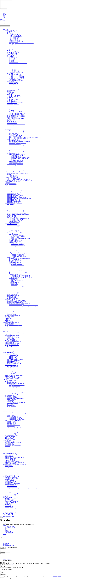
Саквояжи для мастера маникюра (11, 493)
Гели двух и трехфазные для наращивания (17, 154)
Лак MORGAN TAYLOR (12, 122)
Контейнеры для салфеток (10, 482)
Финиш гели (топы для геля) (17, 160)
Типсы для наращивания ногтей (15, 167)
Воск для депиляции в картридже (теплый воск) (16, 413)
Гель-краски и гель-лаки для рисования (19, 243)
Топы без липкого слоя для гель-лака (16, 132)
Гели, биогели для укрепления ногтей (14, 190)
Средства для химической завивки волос (13, 341)
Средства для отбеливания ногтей (13, 194)
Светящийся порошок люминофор (16, 249)
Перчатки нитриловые (12, 472)
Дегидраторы (10, 172)
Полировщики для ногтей (14, 221)
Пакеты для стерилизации (10, 451)
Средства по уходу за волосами (11, 344)
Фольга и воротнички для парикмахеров (13, 461)
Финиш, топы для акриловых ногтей (16, 152)
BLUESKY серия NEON (14, 37)
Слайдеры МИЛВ (15, 230)
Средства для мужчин (11, 406)
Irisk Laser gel (12, 58)
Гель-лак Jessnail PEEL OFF (14, 71)
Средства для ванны (9, 409)
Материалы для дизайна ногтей (12, 223)
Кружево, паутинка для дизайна (15, 270)
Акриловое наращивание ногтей (13, 148)
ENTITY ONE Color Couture (13, 52)
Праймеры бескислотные (14, 175)
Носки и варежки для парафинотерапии (13, 445)
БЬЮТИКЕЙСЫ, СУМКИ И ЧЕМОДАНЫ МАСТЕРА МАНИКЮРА (16, 490)
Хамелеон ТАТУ (8, 503)
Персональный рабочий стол (10, 527)
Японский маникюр (9, 321)
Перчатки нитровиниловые (12, 469)
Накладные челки (11, 338)
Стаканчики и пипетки (11, 297)
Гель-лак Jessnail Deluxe (14, 70)
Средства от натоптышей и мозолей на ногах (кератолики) (16, 329)
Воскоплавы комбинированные (13, 431)
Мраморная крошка (13, 273)
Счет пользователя (8, 533)
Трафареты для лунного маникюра (18, 254)
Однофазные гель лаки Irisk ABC (15, 64)
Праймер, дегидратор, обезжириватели (12, 171)
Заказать (2, 577)
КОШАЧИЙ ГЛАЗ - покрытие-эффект (16, 114)
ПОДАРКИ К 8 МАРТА (10, 511)
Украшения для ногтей (12, 257)
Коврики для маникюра (10, 480)
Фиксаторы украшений (14, 282)
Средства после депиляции (10, 434)
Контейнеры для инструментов (11, 481)
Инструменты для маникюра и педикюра (13, 207)
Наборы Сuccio (12, 49)
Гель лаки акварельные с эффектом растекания (16, 116)
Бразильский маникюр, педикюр (13, 291)
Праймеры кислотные (13, 176)
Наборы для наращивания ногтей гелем (16, 162)
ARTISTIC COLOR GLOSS (12, 31)
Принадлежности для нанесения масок (17, 402)
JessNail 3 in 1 (12, 107)
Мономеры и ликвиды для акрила (15, 150)
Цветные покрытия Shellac (15, 46)
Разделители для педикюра (12, 293)
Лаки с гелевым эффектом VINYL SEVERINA (16, 124)
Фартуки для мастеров (9, 467)
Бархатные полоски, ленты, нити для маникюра (20, 275)
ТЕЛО (4, 407)
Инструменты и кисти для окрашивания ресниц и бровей (18, 368)
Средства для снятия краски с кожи (14, 369)
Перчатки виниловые (11, 470)
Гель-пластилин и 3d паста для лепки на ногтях (20, 238)
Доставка (4, 541)
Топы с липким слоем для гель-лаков (16, 131)
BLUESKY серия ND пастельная (15, 36)
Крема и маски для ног (10, 328)
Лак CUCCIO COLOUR (12, 123)
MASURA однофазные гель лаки (15, 108)
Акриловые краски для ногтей (17, 244)
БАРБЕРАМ (5, 509)
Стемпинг (11, 251)
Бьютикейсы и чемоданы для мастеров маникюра (14, 491)
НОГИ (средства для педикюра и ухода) (11, 322)
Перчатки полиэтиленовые (12, 473)
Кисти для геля (10, 205)
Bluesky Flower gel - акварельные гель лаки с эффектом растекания (21, 43)
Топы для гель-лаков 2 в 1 (14, 134)
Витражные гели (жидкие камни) (18, 236)
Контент (4, 534)
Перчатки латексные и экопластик (13, 471)
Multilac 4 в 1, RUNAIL (13, 109)
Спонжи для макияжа (13, 389)
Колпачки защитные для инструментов (16, 211)
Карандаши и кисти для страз (17, 280)
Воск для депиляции (9, 412)
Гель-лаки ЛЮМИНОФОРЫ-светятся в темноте (16, 115)
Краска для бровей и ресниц (12, 366)
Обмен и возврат (6, 543)
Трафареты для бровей (12, 393)
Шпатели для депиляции (10, 439)
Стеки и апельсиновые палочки (13, 208)
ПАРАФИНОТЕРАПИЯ (8, 443)
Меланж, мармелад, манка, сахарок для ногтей (18, 272)
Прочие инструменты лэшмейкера (14, 363)
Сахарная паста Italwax (11, 424)
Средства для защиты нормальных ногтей (15, 195)
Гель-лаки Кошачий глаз (12, 112)
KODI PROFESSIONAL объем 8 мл (16, 76)
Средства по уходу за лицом (10, 396)
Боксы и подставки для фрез (14, 309)
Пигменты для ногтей (13, 248)
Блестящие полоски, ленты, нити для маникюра (20, 276)
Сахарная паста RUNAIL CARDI (13, 425)
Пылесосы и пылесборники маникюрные (15, 302)
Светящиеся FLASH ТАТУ (10, 502)
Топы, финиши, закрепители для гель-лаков (15, 130)
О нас (4, 11)
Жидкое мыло (10, 313)
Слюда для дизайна (13, 250)
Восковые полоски (11, 415)
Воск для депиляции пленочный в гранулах (17, 419)
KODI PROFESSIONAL (12, 73)
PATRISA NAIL (10, 91)
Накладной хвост (11, 336)
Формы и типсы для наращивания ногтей (15, 164)
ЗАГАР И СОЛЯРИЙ (7, 440)
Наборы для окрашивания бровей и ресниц (15, 370)
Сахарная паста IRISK (11, 423)
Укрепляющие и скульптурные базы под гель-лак (18, 145)
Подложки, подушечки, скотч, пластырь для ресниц (15, 375)
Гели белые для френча (16, 156)
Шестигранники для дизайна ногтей (18, 268)
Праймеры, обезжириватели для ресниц (12, 377)
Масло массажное (8, 320)
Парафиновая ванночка (9, 444)
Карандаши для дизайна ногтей (15, 240)
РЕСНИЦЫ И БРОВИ (8, 352)
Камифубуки (12, 263)
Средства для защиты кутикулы (13, 188)
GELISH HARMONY (12, 53)
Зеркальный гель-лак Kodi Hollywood (16, 78)
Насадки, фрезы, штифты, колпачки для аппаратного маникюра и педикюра (24, 305)
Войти (1, 19)
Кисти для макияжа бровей (14, 386)
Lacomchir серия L (13, 84)
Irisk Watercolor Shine (13, 62)
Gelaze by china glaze (11, 44)
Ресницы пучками (13, 358)
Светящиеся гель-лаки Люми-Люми (16, 86)
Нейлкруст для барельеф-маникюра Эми (19, 253)
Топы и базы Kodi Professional (15, 74)
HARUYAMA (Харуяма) (12, 54)
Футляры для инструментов (10, 495)
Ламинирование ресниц (10, 376)
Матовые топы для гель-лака (15, 133)
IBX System (7, 182)
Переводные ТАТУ (9, 504)
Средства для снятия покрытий (11, 177)
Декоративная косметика (12, 382)
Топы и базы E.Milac (13, 51)
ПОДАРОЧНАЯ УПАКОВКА (9, 513)
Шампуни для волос (9, 342)
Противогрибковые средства (12, 191)
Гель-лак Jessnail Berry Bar (14, 68)
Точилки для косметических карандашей (15, 392)
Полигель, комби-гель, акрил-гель (16, 163)
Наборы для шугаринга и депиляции (12, 435)
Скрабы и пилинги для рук (10, 316)
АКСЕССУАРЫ (8, 290)
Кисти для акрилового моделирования (16, 151)
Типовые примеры (39, 529)
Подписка (6, 528)
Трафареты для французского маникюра (19, 256)
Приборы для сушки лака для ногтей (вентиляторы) (17, 301)
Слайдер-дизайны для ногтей (15, 228)
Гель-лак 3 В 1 (12, 93)
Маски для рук (8, 317)
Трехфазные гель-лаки (14, 89)
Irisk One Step (12, 59)
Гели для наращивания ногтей (13, 153)
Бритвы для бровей (11, 373)
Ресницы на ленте (13, 356)
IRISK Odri (12, 106)
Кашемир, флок (12, 269)
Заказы (6, 529)
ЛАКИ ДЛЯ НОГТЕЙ (10, 119)
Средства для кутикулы (10, 185)
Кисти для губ (12, 384)
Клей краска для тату (9, 507)
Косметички (8, 492)
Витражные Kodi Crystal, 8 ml (15, 79)
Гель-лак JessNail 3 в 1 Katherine (15, 67)
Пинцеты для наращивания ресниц (14, 360)
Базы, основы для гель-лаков (13, 139)
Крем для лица (10, 404)
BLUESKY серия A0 (13, 39)
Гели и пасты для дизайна (14, 234)
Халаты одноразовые (9, 466)
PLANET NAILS (10, 92)
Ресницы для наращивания (12, 354)
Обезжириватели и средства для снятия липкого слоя (17, 173)
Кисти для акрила (10, 204)
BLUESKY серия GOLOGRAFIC (16, 41)
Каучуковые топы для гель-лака (15, 135)
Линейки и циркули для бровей (13, 374)
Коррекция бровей (9, 371)
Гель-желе (13, 159)
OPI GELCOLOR (11, 90)
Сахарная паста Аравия (11, 421)
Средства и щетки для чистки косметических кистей (19, 390)
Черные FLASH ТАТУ (9, 500)
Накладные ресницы (13, 355)
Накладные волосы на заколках (13, 337)
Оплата (4, 540)
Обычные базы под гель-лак (15, 144)
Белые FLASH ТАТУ (9, 499)
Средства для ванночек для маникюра (12, 315)
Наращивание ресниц (10, 353)
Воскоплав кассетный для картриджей (14, 430)
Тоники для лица (10, 400)
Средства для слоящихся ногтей (13, 200)
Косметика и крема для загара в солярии (13, 442)
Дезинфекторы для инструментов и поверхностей (14, 450)
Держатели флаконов (9, 479)
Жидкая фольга (14, 288)
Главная (4, 10)
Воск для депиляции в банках (15, 417)
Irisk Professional (10, 56)
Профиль (4, 525)
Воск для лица (10, 414)
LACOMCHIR (10, 81)
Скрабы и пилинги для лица (12, 399)
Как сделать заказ (6, 539)
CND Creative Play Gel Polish (13, 47)
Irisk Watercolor (12, 61)
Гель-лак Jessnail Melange (14, 69)
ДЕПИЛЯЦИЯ (6, 411)
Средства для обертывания (10, 410)
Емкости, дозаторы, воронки (13, 292)
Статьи (4, 17)
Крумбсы (11, 271)
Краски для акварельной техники (18, 245)
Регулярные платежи (8, 531)
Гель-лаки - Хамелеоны (12, 101)
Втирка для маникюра (12, 224)
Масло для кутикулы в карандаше (16, 187)
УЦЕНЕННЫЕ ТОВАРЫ (8, 514)
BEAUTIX (9, 32)
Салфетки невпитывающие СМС (11, 458)
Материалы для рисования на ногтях (14, 232)
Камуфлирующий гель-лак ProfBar (16, 72)
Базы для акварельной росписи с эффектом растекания (19, 141)
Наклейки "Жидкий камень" (14, 227)
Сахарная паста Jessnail (11, 422)
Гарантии (4, 542)
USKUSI (9, 98)
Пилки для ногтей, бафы (12, 217)
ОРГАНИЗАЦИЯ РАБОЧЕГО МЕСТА (11, 476)
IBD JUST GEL (10, 55)
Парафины (7, 446)
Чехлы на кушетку (9, 455)
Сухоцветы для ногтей (14, 281)
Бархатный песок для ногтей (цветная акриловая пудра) (20, 258)
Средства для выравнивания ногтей (14, 199)
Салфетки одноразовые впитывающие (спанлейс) (14, 457)
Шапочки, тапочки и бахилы (11, 463)
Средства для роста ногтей (12, 193)
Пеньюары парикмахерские (10, 350)
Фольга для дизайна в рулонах (17, 286)
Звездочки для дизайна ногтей (17, 264)
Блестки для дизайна (13, 261)
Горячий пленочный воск (12, 416)
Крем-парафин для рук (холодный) (11, 447)
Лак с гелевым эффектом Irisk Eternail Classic (15, 127)
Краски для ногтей (13, 242)
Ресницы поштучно (13, 357)
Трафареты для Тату (9, 506)
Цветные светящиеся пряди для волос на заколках (14, 333)
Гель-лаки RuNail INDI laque (15, 95)
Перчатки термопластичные (12, 474)
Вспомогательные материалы (13, 296)
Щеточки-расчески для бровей (15, 391)
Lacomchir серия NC (13, 83)
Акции (4, 13)
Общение (38, 528)
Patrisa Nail (11, 110)
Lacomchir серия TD (13, 82)
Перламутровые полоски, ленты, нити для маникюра (21, 277)
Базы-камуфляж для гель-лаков (15, 140)
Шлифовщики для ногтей (14, 222)
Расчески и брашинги (9, 351)
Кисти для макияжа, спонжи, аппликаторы (15, 383)
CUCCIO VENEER (11, 48)
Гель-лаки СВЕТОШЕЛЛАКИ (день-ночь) (15, 118)
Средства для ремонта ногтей (13, 202)
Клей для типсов (12, 168)
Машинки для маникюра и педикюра (16, 304)
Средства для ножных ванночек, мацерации (13, 325)
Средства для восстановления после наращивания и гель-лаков (19, 198)
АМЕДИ (12, 564)
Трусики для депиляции (10, 438)
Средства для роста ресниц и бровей (12, 378)
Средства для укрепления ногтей (13, 196)
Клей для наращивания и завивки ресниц (15, 359)
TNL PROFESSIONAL (12, 97)
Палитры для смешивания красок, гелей (17, 247)
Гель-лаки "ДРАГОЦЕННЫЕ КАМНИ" (15, 102)
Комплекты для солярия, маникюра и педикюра (14, 462)
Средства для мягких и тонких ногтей (14, 192)
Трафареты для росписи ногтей (17, 255)
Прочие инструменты (11, 216)
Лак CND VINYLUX (11, 121)
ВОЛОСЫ (5, 331)
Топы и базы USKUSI (13, 99)
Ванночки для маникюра (12, 294)
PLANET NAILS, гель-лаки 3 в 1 (15, 111)
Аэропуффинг (12, 233)
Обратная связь (5, 544)
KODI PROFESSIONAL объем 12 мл (16, 77)
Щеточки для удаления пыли (13, 295)
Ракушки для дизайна (13, 278)
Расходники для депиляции (10, 436)
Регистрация (2, 20)
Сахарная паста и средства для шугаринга (13, 420)
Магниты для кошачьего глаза (13, 209)
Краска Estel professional (12, 346)
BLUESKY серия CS (13, 42)
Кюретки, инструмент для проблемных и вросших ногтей (18, 214)
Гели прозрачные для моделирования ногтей (19, 158)
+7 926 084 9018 (3, 556)
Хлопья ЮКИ (12, 289)
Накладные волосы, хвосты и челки (12, 335)
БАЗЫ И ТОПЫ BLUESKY (14, 34)
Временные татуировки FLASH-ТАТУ (10, 497)
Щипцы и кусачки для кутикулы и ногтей (15, 210)
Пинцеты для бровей (11, 372)
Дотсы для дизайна (13, 239)
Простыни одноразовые (10, 459)
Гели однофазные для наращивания (16, 161)
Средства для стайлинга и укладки (12, 349)
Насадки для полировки (16, 308)
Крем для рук (8, 319)
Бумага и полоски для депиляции (11, 432)
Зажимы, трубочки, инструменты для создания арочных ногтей (21, 169)
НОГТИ (5, 29)
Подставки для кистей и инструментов (12, 483)
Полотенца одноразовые (10, 460)
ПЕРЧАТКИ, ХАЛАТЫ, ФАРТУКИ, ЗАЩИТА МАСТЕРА (14, 464)
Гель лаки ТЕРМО (11, 100)
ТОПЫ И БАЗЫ (9, 129)
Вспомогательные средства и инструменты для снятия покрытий (19, 180)
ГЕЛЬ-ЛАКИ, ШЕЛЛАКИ (11, 30)
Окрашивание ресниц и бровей (11, 365)
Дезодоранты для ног (9, 324)
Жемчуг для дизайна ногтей (15, 262)
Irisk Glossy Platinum (13, 57)
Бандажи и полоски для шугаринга (14, 427)
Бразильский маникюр (9, 311)
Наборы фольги (14, 284)
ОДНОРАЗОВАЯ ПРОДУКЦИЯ (9, 453)
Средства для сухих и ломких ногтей (14, 201)
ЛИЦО (5, 379)
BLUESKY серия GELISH (14, 40)
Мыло (6, 312)
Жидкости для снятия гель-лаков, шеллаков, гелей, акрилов (18, 179)
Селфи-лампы (10, 489)
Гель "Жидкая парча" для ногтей (17, 235)
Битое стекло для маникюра (15, 260)
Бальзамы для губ (11, 405)
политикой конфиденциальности (57, 576)
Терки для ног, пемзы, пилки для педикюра (13, 326)
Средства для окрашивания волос (12, 345)
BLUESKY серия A (13, 38)
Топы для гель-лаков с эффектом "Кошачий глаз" (18, 138)
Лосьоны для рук (8, 318)
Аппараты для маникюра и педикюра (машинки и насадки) (18, 303)
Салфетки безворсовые (9, 456)
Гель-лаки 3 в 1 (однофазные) (13, 104)
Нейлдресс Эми (14, 229)
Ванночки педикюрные (9, 323)
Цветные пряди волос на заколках (12, 332)
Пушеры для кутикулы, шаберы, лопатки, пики (16, 213)
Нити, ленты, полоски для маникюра (16, 274)
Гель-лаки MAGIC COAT (12, 103)
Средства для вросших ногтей (11, 184)
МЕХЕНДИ (5, 496)
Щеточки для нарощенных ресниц (13, 362)
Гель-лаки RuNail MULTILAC (15, 96)
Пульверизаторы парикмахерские (11, 340)
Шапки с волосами (11, 339)
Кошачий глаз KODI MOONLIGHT (16, 80)
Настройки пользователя (9, 526)
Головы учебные (8, 334)
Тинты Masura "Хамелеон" (14, 87)
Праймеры (9, 174)
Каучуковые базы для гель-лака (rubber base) (17, 143)
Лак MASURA (10, 120)
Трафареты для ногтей (14, 252)
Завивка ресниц (8, 364)
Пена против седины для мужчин (13, 348)
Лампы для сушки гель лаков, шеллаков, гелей (16, 300)
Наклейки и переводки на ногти (14, 225)
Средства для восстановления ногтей (12, 189)
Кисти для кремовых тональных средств (17, 385)
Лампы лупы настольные (12, 487)
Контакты (4, 16)
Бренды (4, 15)
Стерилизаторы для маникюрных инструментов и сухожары (16, 452)
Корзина (6, 530)
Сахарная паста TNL (11, 426)
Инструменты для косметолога (11, 380)
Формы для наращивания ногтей (15, 165)
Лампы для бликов (11, 485)
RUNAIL (9, 94)
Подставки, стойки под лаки (13, 298)
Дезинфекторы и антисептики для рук (12, 449)
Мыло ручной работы (11, 314)
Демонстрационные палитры (11, 477)
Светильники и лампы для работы (12, 484)
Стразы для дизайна (13, 279)
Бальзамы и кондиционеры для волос (12, 343)
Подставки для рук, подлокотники (12, 478)
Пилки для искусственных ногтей (16, 219)
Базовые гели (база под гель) (17, 155)
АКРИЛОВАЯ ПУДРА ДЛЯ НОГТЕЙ (16, 149)
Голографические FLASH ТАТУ (11, 501)
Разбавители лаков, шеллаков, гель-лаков (13, 181)
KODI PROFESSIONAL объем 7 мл (16, 75)
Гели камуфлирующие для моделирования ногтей (21, 157)
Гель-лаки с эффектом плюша (13, 117)
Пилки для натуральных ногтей (15, 220)
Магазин (37, 527)
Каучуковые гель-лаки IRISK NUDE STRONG (18, 63)
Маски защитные (8, 465)
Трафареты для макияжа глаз (12, 394)
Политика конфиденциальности (8, 545)
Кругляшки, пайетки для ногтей (17, 265)
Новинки (4, 14)
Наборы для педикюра (9, 330)
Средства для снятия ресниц (12, 361)
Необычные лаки (11, 128)
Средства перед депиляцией (10, 433)
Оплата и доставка (6, 12)
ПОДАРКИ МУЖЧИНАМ (10, 512)
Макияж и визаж (9, 381)
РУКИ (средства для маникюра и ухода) (11, 310)
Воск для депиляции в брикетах (15, 418)
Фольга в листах (14, 285)
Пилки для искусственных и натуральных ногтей (19, 218)
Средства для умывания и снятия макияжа (15, 398)
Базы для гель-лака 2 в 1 (14, 142)
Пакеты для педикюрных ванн (11, 454)
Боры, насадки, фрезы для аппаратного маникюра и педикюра (23, 306)
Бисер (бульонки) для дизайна (15, 259)
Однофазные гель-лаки (13, 88)
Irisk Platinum (12, 60)
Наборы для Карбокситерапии (13, 397)
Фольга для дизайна (13, 283)
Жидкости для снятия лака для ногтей (14, 178)
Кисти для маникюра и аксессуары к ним (13, 203)
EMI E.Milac (10, 50)
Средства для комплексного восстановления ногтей (17, 197)
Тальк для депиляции (9, 437)
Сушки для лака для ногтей (10, 183)
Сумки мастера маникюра (10, 494)
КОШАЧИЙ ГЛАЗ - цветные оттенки (17, 113)
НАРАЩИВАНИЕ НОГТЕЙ (11, 147)
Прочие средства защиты (10, 475)
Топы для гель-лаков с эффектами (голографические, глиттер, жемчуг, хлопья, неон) (25, 137)
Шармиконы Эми (13, 231)
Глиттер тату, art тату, (7, 505)
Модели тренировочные (12, 215)
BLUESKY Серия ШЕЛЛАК (15, 35)
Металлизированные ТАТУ (10, 498)
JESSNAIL (9, 66)
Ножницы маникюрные (12, 212)
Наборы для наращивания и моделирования (15, 170)
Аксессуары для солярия (10, 441)
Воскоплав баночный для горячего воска (15, 429)
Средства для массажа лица (12, 403)
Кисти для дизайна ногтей (15, 241)
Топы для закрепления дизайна (15, 136)
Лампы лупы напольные (12, 486)
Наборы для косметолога (10, 395)
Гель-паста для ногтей (15, 237)
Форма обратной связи (7, 559)
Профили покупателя (9, 532)
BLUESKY (10, 33)
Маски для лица (10, 401)
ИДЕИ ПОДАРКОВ (7, 510)
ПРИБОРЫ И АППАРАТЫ (11, 299)
